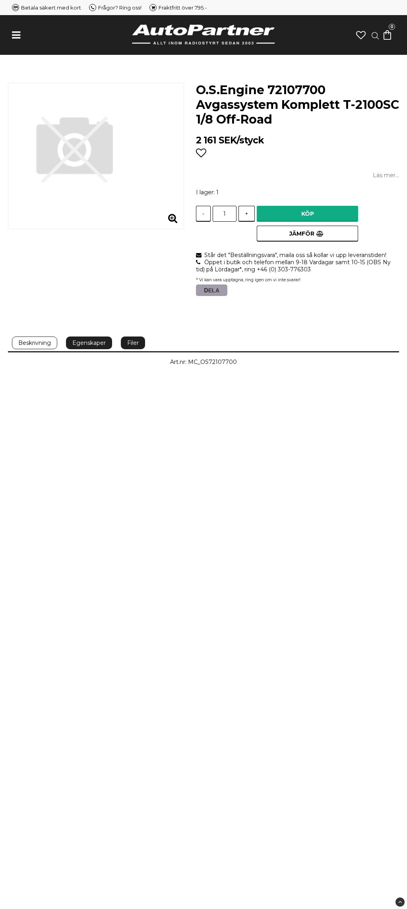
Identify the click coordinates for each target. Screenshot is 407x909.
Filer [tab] (133, 342)
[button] (361, 35)
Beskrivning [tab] (34, 342)
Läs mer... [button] (386, 175)
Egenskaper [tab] (89, 342)
